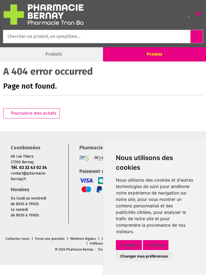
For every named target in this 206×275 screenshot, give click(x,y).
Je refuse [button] (155, 245)
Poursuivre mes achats (33, 113)
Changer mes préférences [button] (144, 256)
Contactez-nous (17, 239)
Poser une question (50, 239)
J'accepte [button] (129, 245)
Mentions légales (83, 239)
